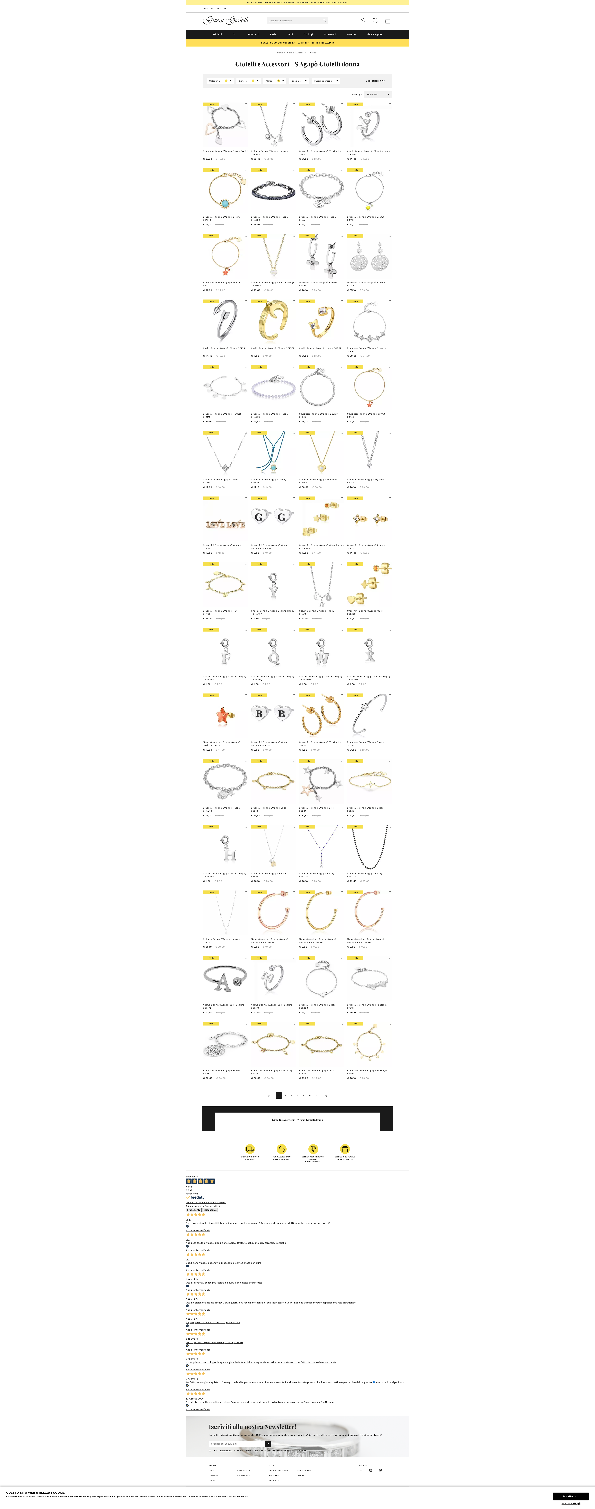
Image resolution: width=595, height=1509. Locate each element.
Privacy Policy (226, 1450)
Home (280, 53)
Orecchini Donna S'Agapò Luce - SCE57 (366, 546)
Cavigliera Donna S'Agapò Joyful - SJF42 (367, 415)
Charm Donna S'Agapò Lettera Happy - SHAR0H (224, 875)
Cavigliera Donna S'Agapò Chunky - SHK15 (319, 415)
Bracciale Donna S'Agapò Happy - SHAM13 (222, 809)
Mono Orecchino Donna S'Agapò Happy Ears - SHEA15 (270, 940)
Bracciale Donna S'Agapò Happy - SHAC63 (270, 415)
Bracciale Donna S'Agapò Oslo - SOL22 (225, 151)
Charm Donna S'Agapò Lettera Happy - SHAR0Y (272, 612)
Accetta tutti (571, 1496)
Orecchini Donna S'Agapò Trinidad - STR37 (320, 743)
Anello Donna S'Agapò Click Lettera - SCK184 (368, 152)
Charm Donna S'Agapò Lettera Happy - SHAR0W (320, 678)
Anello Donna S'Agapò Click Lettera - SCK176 (272, 1006)
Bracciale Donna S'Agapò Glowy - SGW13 (222, 218)
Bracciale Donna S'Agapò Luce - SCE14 (269, 809)
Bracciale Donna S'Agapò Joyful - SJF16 (366, 218)
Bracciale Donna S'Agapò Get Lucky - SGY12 (273, 1072)
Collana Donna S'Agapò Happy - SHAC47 (365, 875)
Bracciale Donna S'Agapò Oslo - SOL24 (317, 809)
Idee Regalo (374, 34)
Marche (351, 34)
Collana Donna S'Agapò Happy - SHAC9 (221, 940)
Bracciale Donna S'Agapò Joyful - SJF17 (222, 284)
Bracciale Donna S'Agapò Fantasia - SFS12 (367, 1006)
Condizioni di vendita (278, 1470)
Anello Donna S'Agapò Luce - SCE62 (320, 348)
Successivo (210, 1210)
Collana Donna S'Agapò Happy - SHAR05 (269, 152)
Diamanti (253, 34)
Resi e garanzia (304, 1470)
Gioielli (217, 34)
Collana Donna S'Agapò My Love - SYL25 (366, 481)
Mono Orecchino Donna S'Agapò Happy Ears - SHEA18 (366, 940)
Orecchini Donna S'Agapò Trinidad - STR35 (320, 152)
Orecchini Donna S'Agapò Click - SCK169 (366, 612)
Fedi (290, 34)
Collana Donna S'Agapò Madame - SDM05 (319, 481)
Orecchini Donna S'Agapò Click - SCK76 (222, 546)
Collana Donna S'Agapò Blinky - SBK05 (269, 875)
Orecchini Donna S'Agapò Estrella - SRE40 (319, 284)
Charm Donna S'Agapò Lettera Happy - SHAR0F (224, 678)
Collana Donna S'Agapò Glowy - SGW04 (269, 481)
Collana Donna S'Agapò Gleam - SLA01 (221, 481)
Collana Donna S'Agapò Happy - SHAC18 (317, 875)
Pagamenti (274, 1475)
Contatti (208, 9)
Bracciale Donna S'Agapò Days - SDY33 (365, 743)
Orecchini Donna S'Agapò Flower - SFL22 (367, 284)
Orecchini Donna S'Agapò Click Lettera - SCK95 (269, 743)
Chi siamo (221, 9)
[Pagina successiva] (326, 1095)
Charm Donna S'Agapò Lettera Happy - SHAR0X (368, 678)
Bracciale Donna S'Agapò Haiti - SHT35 (221, 612)
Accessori (330, 34)
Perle (273, 34)
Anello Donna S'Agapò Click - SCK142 (225, 348)
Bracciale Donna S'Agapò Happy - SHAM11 (318, 218)
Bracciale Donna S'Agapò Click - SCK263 (318, 1006)
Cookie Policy (243, 1475)
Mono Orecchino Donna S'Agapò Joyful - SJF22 (221, 743)
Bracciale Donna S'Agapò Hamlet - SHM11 (223, 415)
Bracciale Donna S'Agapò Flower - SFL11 (223, 1072)
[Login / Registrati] (363, 21)
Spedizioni (274, 1480)
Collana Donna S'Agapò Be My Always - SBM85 (272, 284)
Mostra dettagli (571, 1503)
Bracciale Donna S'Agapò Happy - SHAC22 (270, 218)
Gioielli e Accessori (296, 53)
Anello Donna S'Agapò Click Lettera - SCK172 (224, 1006)
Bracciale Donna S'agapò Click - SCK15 (366, 809)
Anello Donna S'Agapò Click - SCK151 (272, 348)
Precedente (194, 1210)
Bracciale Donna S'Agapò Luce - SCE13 (317, 1072)
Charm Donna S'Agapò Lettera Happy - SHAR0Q (272, 678)
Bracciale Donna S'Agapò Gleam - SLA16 (366, 349)
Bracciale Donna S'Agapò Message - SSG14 (368, 1072)
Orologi (308, 34)
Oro (235, 34)
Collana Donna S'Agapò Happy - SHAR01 (317, 612)
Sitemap (301, 1475)
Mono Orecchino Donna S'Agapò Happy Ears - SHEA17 (318, 940)
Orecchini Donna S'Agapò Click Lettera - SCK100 (269, 546)
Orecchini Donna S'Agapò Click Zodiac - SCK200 (321, 546)
